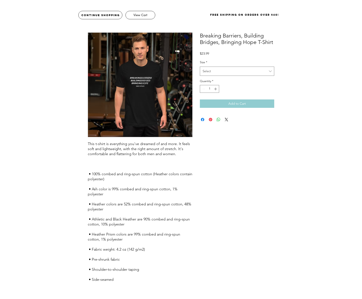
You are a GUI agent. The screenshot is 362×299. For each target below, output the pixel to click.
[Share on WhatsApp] (218, 119)
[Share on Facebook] (202, 119)
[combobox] (237, 71)
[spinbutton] (209, 89)
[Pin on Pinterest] (210, 119)
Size (203, 62)
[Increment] (215, 89)
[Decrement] (203, 89)
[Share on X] (226, 119)
